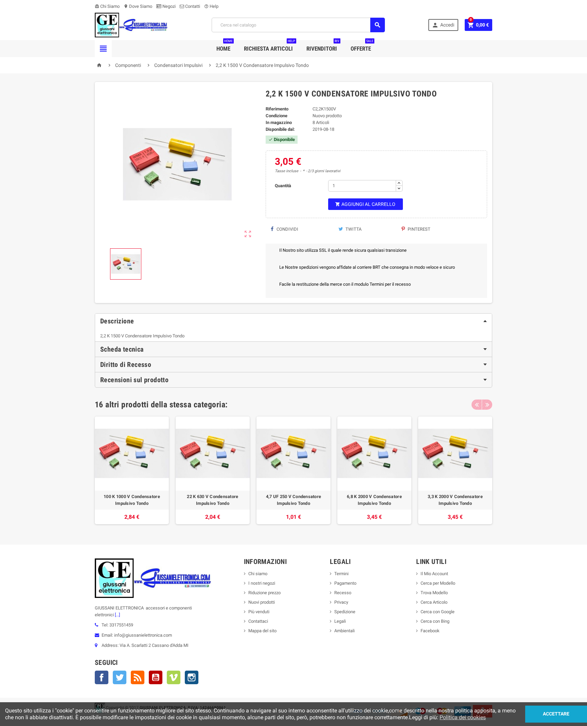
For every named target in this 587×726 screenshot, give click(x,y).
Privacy (341, 602)
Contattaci (258, 621)
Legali (340, 621)
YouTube (155, 677)
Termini (341, 573)
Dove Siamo (138, 6)
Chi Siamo (107, 6)
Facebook (101, 677)
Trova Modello (434, 592)
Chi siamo (257, 573)
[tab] (293, 321)
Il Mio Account (434, 573)
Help (211, 6)
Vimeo (173, 677)
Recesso (342, 592)
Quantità (283, 185)
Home (224, 46)
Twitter (119, 677)
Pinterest (418, 229)
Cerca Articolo (434, 602)
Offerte (362, 46)
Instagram (191, 677)
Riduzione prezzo (264, 592)
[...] (117, 614)
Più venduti (258, 611)
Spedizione (344, 611)
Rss (137, 677)
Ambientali (344, 630)
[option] (131, 470)
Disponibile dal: (280, 129)
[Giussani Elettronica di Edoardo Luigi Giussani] (131, 24)
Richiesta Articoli (269, 46)
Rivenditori (322, 46)
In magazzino (279, 122)
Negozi (168, 6)
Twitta (352, 229)
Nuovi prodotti (261, 602)
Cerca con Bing (435, 621)
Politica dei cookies (463, 717)
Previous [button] (477, 405)
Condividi (286, 229)
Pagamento (345, 583)
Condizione (276, 115)
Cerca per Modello (438, 583)
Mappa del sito (262, 630)
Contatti (192, 6)
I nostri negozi (261, 583)
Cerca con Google (438, 611)
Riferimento (277, 108)
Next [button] (487, 405)
